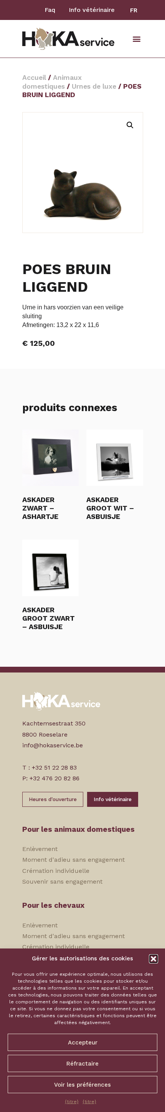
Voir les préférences (82, 1084)
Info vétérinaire (92, 9)
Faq (50, 9)
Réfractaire (82, 1063)
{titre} (72, 1101)
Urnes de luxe (94, 86)
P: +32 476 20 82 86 (50, 778)
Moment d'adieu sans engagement (73, 859)
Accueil (34, 77)
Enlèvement (40, 849)
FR (133, 10)
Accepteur (82, 1042)
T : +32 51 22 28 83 (49, 767)
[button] (153, 959)
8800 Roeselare (45, 734)
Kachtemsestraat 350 (54, 723)
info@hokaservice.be (52, 745)
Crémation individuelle (55, 870)
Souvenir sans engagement (62, 881)
